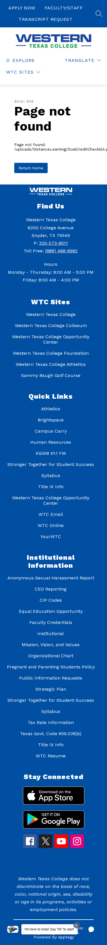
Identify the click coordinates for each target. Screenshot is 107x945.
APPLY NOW (21, 8)
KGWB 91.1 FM (51, 453)
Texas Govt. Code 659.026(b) (50, 733)
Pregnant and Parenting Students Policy (51, 667)
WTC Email (51, 514)
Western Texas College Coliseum (51, 325)
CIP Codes (51, 600)
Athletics (50, 408)
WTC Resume (51, 756)
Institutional (50, 633)
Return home (31, 168)
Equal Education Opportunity (51, 611)
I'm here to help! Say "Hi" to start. (49, 929)
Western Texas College (51, 314)
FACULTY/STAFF (64, 8)
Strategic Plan (50, 689)
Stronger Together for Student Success (50, 464)
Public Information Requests (50, 678)
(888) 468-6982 (61, 251)
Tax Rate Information (51, 722)
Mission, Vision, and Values (51, 644)
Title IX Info (51, 486)
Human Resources (50, 442)
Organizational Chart (50, 655)
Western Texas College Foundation (51, 353)
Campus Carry (51, 431)
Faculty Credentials (50, 622)
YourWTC (51, 536)
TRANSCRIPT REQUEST (45, 19)
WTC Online (51, 525)
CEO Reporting (50, 589)
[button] (91, 929)
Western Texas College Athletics (51, 364)
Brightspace (51, 420)
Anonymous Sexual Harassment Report (50, 578)
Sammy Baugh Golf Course (50, 375)
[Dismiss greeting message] (76, 925)
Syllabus (50, 475)
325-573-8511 (53, 243)
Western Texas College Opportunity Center (50, 339)
